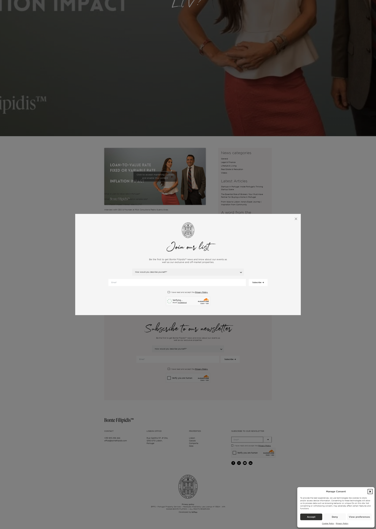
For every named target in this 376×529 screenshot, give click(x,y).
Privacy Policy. (201, 292)
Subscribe (256, 282)
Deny (335, 517)
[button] (370, 491)
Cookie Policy (328, 523)
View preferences (359, 517)
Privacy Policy (342, 523)
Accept (311, 517)
